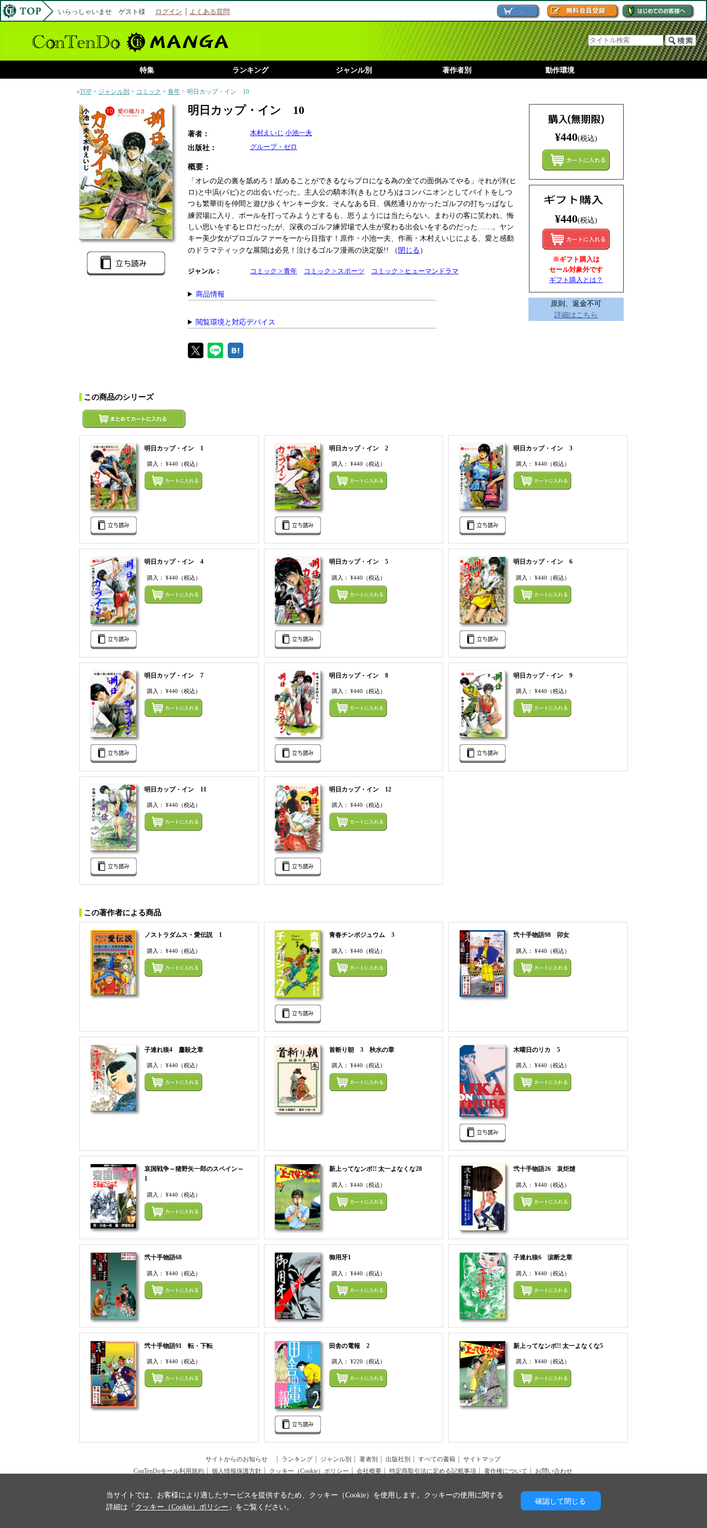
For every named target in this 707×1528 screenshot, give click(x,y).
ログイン (168, 12)
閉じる (409, 250)
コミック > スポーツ (334, 271)
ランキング (250, 70)
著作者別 (457, 70)
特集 (147, 70)
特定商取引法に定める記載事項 (432, 1471)
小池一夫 (298, 133)
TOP (86, 91)
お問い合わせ (553, 1471)
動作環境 (560, 70)
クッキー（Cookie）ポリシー (309, 1471)
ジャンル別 (354, 70)
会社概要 (369, 1471)
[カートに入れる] (576, 239)
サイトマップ (481, 1459)
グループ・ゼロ (273, 147)
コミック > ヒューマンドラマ (415, 271)
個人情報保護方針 (236, 1471)
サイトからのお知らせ (239, 1459)
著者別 (368, 1459)
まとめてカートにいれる (576, 160)
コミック (148, 91)
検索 (680, 40)
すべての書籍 (436, 1459)
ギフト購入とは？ (576, 280)
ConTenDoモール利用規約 (169, 1471)
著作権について (505, 1471)
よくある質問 (209, 12)
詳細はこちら (576, 315)
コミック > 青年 (273, 271)
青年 (174, 91)
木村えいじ (267, 133)
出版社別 (398, 1459)
